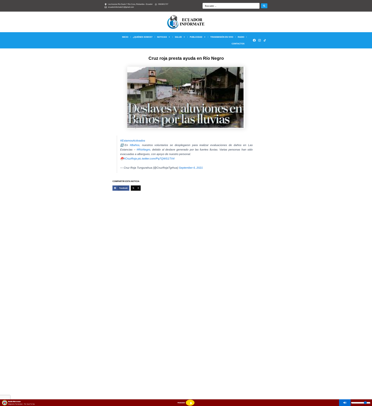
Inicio (125, 37)
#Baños (135, 145)
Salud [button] (178, 37)
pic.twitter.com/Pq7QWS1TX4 (156, 158)
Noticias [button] (162, 37)
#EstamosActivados (132, 140)
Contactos (238, 43)
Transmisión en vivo (221, 37)
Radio (241, 37)
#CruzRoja (130, 158)
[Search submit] (264, 5)
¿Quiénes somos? (143, 37)
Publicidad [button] (196, 37)
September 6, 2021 (191, 167)
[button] (120, 188)
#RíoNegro (143, 149)
